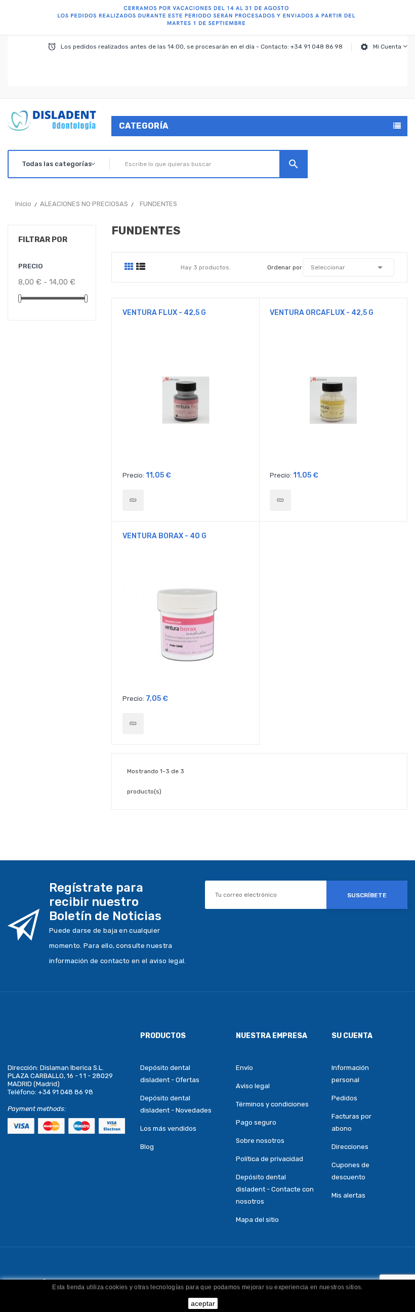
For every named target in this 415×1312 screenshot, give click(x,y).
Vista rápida (186, 403)
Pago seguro (256, 1122)
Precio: (133, 475)
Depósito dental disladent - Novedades (176, 1104)
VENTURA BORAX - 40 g (164, 536)
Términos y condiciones (272, 1104)
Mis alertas (348, 1195)
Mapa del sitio (257, 1219)
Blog (147, 1146)
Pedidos (344, 1098)
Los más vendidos (168, 1128)
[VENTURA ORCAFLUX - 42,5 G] (280, 500)
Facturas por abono (351, 1122)
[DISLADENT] (207, 17)
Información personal (350, 1074)
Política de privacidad (269, 1159)
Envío (244, 1067)
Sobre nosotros (260, 1140)
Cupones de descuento (350, 1171)
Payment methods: (37, 1108)
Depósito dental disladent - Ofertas (169, 1074)
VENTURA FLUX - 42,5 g (164, 312)
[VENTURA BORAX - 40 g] (133, 723)
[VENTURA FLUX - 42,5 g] (133, 500)
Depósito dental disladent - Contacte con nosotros (275, 1189)
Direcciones (349, 1146)
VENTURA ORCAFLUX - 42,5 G (322, 312)
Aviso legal (253, 1086)
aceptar (203, 1303)
